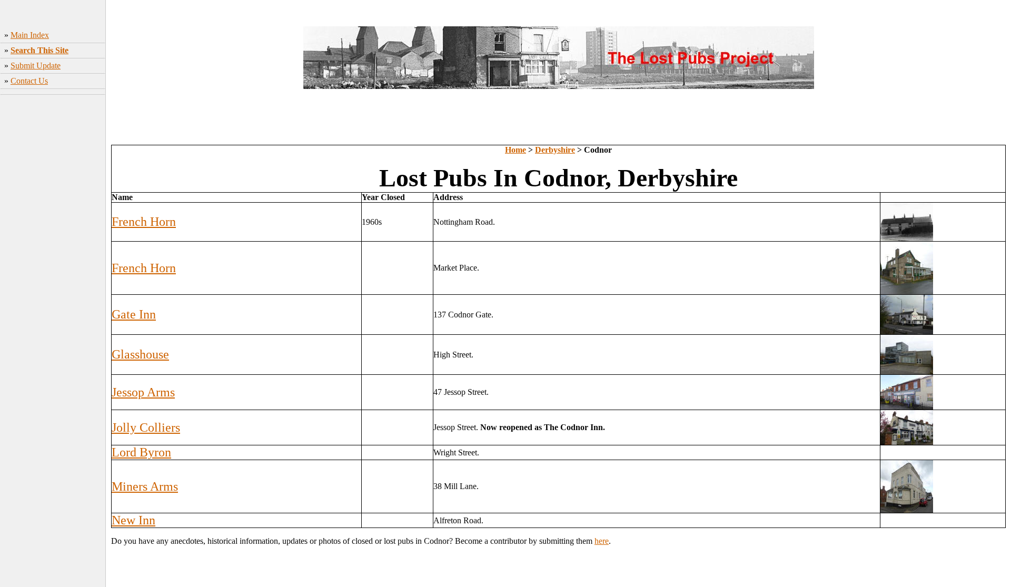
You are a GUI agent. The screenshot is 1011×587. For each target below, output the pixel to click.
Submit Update (36, 65)
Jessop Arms (143, 392)
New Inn (133, 520)
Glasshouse (140, 354)
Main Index (30, 35)
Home (515, 149)
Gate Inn (134, 314)
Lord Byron (141, 452)
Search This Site (39, 50)
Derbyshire (555, 149)
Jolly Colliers (146, 427)
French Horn (144, 221)
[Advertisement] (53, 255)
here (601, 540)
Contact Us (29, 80)
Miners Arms (145, 486)
